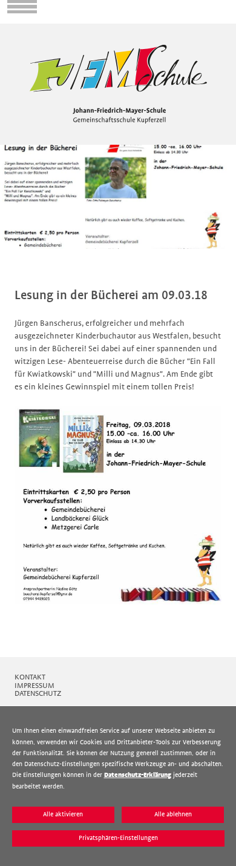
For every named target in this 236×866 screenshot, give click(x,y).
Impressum (34, 685)
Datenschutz (38, 693)
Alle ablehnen (173, 814)
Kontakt (30, 677)
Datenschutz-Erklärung (137, 775)
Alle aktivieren (63, 814)
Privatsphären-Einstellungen (118, 838)
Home (10, 28)
